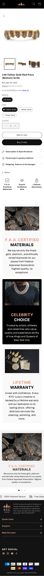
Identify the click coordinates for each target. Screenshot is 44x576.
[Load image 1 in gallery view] (9, 63)
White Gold (26, 110)
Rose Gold (10, 115)
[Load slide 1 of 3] (18, 490)
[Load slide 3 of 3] (25, 490)
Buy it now (22, 142)
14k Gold (7, 100)
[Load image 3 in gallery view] (34, 63)
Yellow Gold (10, 110)
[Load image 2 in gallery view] (21, 63)
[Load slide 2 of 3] (21, 490)
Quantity (5, 121)
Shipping (5, 86)
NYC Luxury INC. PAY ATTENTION (24, 573)
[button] (3, 4)
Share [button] (7, 172)
